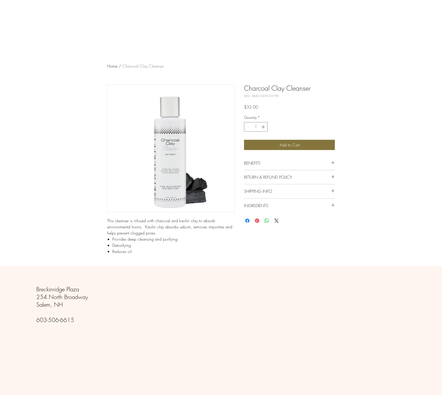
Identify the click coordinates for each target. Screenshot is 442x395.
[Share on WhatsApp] (267, 221)
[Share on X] (276, 221)
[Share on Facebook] (247, 221)
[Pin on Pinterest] (257, 221)
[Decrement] (248, 126)
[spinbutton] (255, 126)
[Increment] (263, 126)
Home (112, 66)
